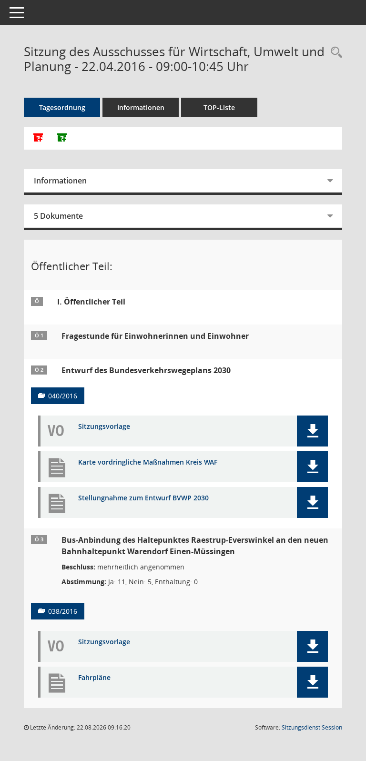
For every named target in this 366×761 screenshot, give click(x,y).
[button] (312, 431)
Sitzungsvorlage (104, 427)
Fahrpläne (94, 678)
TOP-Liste (219, 107)
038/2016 (62, 611)
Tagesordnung (62, 107)
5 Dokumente (58, 216)
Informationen (140, 107)
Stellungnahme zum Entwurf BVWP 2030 (143, 498)
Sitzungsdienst (312, 727)
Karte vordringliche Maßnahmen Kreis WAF (147, 462)
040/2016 (62, 395)
